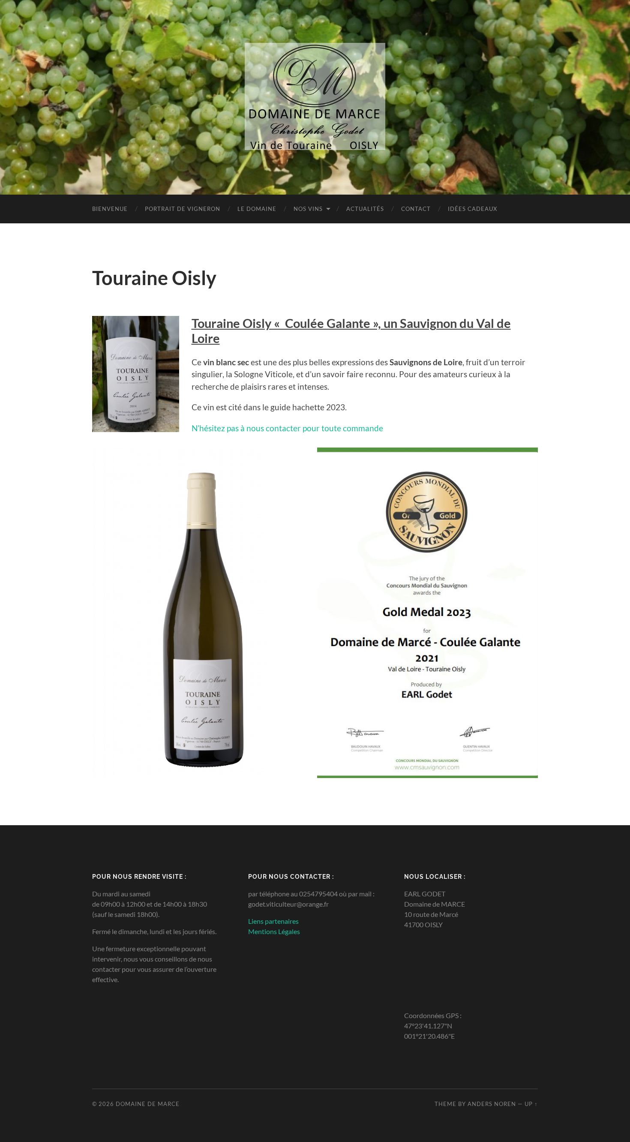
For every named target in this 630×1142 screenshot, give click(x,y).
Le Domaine (256, 208)
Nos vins (308, 208)
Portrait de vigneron (182, 208)
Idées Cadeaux (472, 208)
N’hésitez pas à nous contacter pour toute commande (287, 428)
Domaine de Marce (148, 1103)
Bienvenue (110, 208)
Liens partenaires (273, 921)
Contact (416, 208)
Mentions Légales (274, 931)
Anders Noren (492, 1103)
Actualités (365, 208)
